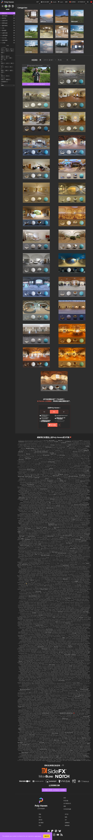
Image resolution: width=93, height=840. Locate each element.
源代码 (40, 820)
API (66, 820)
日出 (2, 49)
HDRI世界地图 (67, 809)
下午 (3, 50)
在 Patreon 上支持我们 (44, 401)
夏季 (7, 70)
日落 (7, 50)
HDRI (34, 59)
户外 (7, 76)
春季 (2, 70)
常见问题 (66, 800)
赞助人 (48, 437)
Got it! (47, 836)
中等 (6, 66)
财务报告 (67, 825)
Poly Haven (9, 2)
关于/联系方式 (81, 2)
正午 (12, 49)
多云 (7, 56)
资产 (37, 2)
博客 (65, 806)
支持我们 (73, 2)
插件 (62, 418)
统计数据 (41, 822)
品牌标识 (67, 822)
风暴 (10, 58)
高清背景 (4, 81)
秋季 (11, 70)
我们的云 (45, 420)
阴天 (3, 58)
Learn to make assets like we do (36, 84)
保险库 (47, 417)
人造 (7, 63)
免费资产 (45, 416)
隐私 (66, 817)
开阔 (3, 79)
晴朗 (3, 56)
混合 (12, 63)
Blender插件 (46, 2)
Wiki (40, 817)
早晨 (7, 49)
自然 (3, 63)
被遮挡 (8, 79)
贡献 (40, 814)
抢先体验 (59, 415)
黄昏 (12, 50)
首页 (65, 798)
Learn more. (37, 836)
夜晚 (2, 52)
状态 (40, 825)
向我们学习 (59, 420)
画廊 (66, 2)
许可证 (66, 814)
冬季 (2, 72)
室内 (3, 76)
